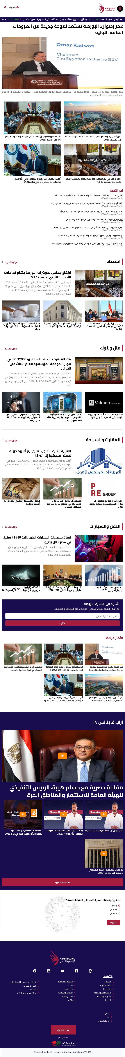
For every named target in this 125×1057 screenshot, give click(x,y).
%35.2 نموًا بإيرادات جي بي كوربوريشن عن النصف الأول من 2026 (21, 589)
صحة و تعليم (67, 996)
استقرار (113, 913)
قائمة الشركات (105, 985)
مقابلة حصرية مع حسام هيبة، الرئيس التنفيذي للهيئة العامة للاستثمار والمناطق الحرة (66, 791)
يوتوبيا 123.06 (106, 19)
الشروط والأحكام (104, 996)
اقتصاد (113, 261)
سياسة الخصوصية (65, 981)
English (12, 7)
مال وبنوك (110, 348)
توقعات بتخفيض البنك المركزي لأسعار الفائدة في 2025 (106, 871)
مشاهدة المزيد (62, 882)
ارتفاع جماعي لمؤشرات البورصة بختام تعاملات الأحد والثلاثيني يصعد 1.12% (93, 180)
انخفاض (113, 909)
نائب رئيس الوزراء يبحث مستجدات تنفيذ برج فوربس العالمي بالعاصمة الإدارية (87, 203)
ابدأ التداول (63, 1030)
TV (108, 1017)
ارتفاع (114, 905)
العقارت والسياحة (103, 440)
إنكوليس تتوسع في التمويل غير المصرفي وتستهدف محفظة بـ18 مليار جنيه (23, 417)
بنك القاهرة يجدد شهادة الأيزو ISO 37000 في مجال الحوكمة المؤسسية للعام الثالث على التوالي (39, 363)
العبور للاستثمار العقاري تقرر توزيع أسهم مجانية (22, 502)
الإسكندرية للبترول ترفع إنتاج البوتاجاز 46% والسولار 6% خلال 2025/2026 (33, 138)
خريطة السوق (103, 1021)
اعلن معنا (107, 989)
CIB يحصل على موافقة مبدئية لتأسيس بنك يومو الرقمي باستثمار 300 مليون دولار (63, 417)
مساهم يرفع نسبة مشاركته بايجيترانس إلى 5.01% (108, 589)
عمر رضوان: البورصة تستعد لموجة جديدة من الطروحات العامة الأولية (68, 29)
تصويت (113, 922)
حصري (106, 1013)
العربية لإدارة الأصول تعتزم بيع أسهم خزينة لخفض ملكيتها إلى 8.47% (40, 453)
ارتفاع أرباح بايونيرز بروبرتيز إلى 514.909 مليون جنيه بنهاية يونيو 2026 (106, 504)
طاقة (70, 1000)
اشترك (62, 623)
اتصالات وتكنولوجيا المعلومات (23, 982)
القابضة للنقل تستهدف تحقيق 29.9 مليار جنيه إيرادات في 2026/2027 (63, 589)
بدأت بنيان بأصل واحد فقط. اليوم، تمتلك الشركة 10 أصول (65, 832)
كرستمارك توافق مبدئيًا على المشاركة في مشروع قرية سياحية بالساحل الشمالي (64, 504)
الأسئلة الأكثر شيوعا (102, 992)
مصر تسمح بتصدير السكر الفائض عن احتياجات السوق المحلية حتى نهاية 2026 (87, 227)
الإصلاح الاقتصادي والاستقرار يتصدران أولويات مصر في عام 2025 (23, 832)
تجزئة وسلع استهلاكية (26, 993)
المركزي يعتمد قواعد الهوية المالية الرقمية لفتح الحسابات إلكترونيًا (91, 211)
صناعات (33, 989)
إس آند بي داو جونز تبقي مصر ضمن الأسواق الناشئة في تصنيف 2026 (93, 138)
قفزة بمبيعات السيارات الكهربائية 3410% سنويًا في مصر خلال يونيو (36, 539)
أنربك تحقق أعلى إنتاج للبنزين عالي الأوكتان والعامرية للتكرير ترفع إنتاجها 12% (37, 180)
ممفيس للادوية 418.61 (76, 19)
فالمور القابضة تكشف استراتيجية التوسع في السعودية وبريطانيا (105, 416)
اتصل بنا (108, 1000)
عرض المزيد (11, 262)
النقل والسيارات (105, 526)
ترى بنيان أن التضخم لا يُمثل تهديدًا (104, 830)
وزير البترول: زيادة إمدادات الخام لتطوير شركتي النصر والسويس (94, 219)
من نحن (108, 981)
